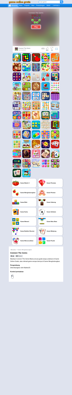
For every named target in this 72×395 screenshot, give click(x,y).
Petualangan (40, 5)
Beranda (14, 5)
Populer (27, 5)
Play (36, 27)
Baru (20, 5)
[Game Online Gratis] (19, 1)
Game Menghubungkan (25, 249)
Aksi (32, 5)
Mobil (48, 5)
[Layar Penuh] (56, 49)
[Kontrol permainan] (43, 49)
